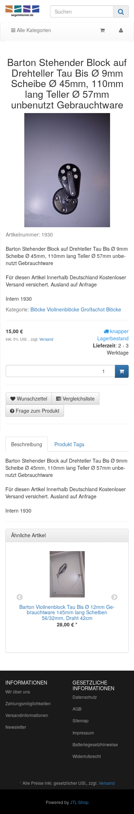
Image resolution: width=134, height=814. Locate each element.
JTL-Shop (79, 802)
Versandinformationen (26, 715)
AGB (77, 709)
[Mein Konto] (121, 30)
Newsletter (15, 727)
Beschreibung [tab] (26, 444)
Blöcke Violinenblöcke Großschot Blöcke (75, 309)
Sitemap (81, 720)
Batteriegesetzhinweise (95, 744)
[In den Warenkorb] (122, 371)
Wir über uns (17, 691)
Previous (19, 597)
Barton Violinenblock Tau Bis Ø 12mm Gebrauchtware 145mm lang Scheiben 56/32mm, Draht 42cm (67, 612)
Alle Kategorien (33, 30)
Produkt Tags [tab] (69, 444)
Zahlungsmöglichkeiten (28, 703)
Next (114, 597)
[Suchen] (121, 11)
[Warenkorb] (102, 30)
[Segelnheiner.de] (22, 11)
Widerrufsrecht (87, 756)
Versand (46, 339)
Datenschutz (85, 697)
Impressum (83, 732)
